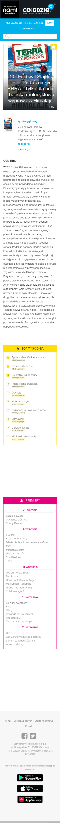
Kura (8, 606)
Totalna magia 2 (15, 591)
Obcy (9, 610)
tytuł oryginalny (27, 121)
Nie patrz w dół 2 (16, 553)
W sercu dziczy (15, 644)
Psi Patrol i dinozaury (24, 375)
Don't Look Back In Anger (21, 580)
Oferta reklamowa (43, 720)
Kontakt (29, 726)
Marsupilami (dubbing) (19, 583)
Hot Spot (11, 633)
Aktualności (14, 23)
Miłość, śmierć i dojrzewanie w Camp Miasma (30, 542)
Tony (9, 561)
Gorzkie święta (21, 427)
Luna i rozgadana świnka (20, 640)
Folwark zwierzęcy (17, 602)
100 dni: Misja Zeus (17, 572)
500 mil (10, 534)
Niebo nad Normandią (19, 587)
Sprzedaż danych (23, 720)
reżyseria (24, 143)
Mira (8, 546)
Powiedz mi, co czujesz (20, 614)
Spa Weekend (14, 557)
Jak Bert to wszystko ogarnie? (23, 636)
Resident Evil (13, 617)
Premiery (29, 28)
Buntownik (18, 418)
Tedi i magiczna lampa (19, 621)
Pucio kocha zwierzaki (25, 383)
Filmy (49, 23)
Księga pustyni (20, 401)
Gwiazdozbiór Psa (22, 366)
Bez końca (12, 576)
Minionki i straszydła (24, 436)
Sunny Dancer (14, 523)
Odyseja (17, 392)
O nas (8, 720)
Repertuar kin (34, 23)
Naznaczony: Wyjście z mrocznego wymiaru (30, 410)
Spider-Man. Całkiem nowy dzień (30, 357)
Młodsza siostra (15, 549)
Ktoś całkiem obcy (16, 538)
